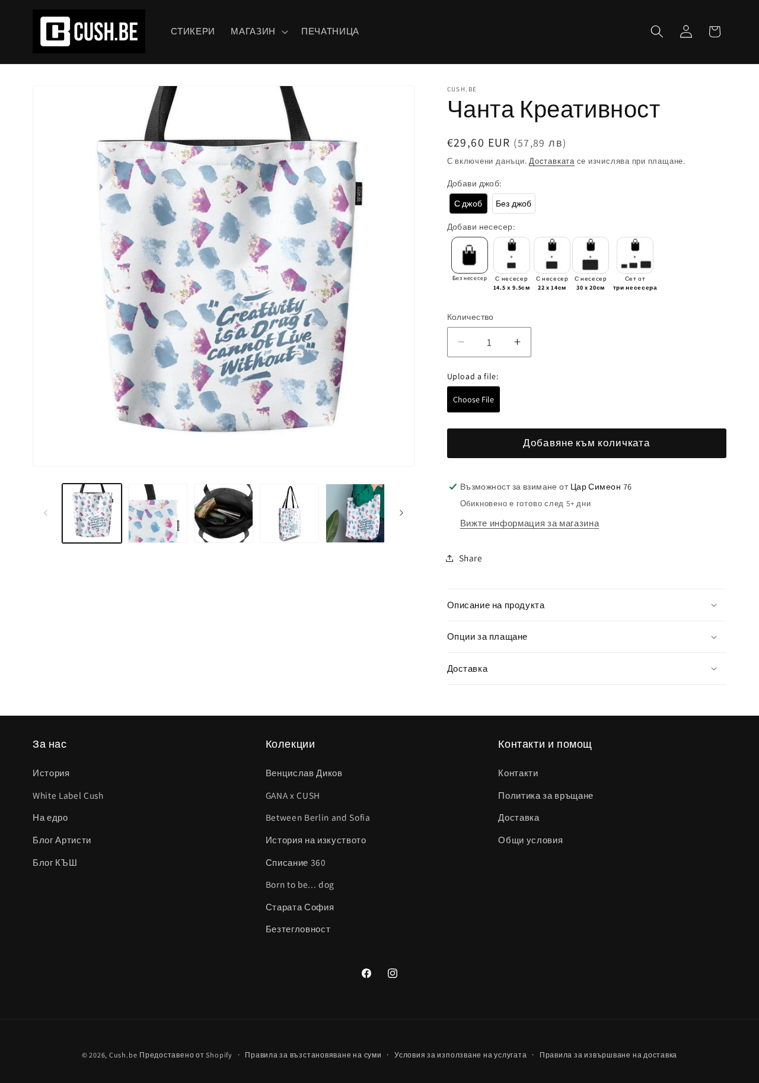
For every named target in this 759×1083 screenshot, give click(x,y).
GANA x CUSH (293, 795)
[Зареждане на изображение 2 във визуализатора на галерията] (157, 513)
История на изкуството (316, 840)
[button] (258, 31)
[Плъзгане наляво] (46, 513)
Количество (470, 316)
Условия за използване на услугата (460, 1054)
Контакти (518, 773)
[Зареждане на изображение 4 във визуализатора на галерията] (289, 513)
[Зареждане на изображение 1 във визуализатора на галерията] (92, 513)
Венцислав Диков (304, 773)
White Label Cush (68, 795)
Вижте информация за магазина (529, 523)
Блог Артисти (62, 840)
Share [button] (471, 558)
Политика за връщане (546, 795)
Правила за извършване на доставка (608, 1054)
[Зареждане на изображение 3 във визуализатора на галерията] (223, 513)
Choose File (473, 399)
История (51, 773)
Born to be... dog (300, 884)
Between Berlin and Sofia (318, 818)
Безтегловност (298, 929)
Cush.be (123, 1054)
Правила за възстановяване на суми (313, 1054)
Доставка (518, 818)
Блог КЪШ (55, 862)
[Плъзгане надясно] (401, 513)
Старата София (300, 907)
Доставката (552, 161)
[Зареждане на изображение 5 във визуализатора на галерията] (355, 513)
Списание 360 (296, 862)
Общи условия (530, 840)
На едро (50, 818)
